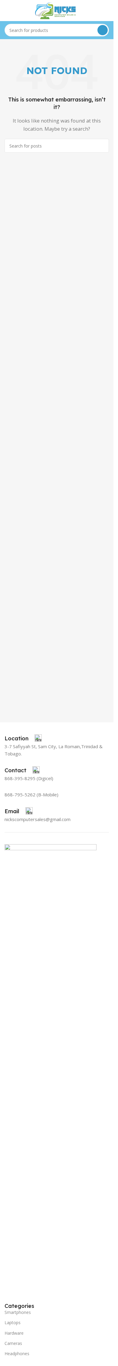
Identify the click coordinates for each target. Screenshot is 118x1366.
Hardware (14, 1333)
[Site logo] (57, 10)
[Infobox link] (23, 738)
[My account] (106, 11)
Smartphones (18, 1312)
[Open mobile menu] (7, 11)
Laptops (13, 1322)
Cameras (13, 1343)
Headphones (17, 1353)
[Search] (102, 30)
